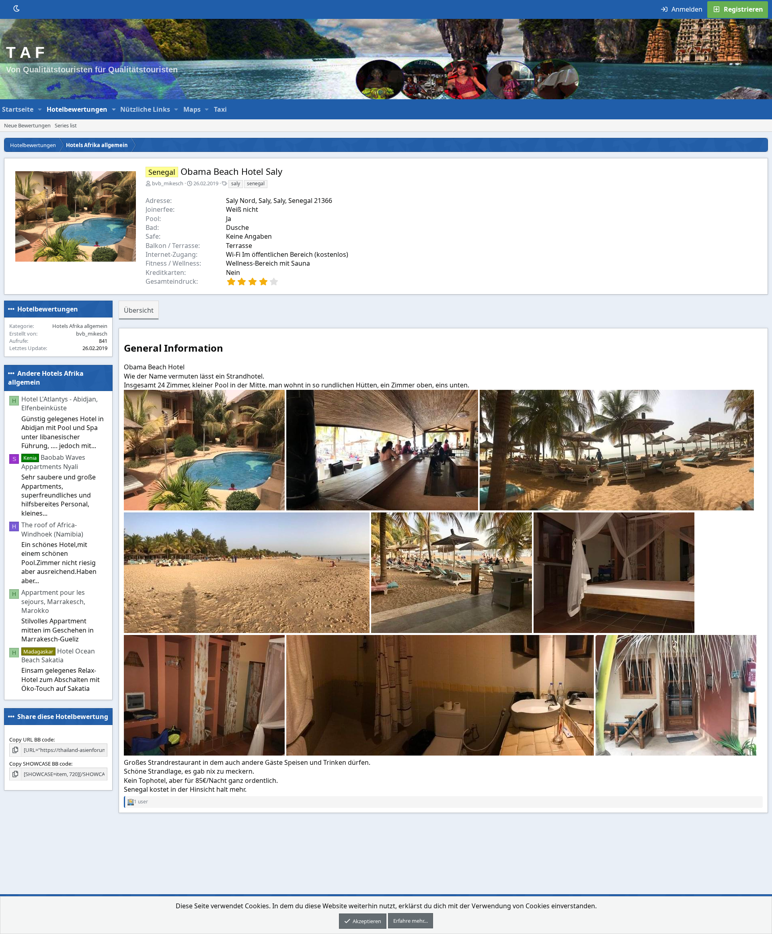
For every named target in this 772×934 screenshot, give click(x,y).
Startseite (17, 109)
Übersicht (139, 310)
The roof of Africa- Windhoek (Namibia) (52, 529)
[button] (40, 109)
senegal (256, 183)
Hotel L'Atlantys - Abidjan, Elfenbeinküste (59, 403)
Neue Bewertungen (27, 125)
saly (235, 183)
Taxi (220, 109)
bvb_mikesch (167, 183)
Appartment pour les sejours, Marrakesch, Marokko (53, 601)
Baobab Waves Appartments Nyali (53, 462)
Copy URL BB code (31, 739)
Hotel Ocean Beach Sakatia (58, 655)
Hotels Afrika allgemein (79, 326)
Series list (66, 125)
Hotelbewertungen (77, 109)
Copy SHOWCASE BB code (40, 763)
